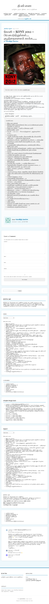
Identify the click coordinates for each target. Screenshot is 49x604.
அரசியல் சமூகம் (7, 13)
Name (5, 256)
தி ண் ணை (24, 6)
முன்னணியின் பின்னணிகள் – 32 (16, 178)
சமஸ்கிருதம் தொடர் (31, 579)
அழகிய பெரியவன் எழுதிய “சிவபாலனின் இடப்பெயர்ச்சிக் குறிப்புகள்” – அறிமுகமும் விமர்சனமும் (24, 137)
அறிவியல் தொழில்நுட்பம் (20, 13)
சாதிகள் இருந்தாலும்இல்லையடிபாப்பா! (20, 404)
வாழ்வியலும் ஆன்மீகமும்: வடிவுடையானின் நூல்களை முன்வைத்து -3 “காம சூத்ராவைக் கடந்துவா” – (22, 186)
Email (5, 262)
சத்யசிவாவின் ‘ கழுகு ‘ (13, 193)
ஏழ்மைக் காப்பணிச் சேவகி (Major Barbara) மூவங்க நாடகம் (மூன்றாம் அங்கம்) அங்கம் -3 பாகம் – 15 (23, 204)
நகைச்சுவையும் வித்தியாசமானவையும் (15, 392)
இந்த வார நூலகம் (12, 123)
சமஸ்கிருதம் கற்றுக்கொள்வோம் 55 (17, 207)
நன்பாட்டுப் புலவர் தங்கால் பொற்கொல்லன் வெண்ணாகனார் (24, 153)
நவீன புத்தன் (11, 202)
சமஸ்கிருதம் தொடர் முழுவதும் (10, 504)
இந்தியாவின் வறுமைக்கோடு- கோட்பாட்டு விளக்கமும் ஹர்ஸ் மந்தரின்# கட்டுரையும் (25, 325)
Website (5, 268)
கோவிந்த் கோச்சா (12, 41)
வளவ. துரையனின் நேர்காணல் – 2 (17, 183)
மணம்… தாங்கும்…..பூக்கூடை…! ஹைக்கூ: (18, 168)
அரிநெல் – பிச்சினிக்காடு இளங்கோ (18, 158)
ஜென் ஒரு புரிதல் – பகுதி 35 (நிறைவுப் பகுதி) (20, 128)
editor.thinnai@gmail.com (18, 303)
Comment (6, 241)
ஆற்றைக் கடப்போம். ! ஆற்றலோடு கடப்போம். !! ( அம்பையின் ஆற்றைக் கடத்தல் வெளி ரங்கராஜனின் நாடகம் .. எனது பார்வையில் (25, 141)
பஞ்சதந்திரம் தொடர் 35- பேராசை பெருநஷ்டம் (20, 192)
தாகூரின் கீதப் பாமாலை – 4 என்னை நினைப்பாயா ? (21, 163)
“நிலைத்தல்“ (10, 170)
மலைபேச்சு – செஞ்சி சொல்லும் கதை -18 (18, 188)
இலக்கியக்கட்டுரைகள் (34, 13)
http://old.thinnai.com (20, 501)
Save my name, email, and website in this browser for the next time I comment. (18, 276)
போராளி (14, 413)
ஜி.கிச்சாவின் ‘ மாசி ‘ (12, 116)
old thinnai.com (32, 305)
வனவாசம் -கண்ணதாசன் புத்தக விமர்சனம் (19, 157)
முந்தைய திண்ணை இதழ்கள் (33, 580)
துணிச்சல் (12, 412)
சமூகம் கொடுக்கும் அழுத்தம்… (14, 407)
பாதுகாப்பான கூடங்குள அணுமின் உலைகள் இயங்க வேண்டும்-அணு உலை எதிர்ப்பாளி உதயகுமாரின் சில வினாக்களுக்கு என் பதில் (25, 173)
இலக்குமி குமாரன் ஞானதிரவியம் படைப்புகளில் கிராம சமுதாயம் (21, 364)
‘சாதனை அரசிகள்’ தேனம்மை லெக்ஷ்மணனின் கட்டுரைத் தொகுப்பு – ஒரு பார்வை (25, 355)
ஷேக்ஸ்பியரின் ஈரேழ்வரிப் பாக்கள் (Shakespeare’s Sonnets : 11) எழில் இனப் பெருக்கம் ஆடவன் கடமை (23, 166)
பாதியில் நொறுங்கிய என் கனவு (16, 155)
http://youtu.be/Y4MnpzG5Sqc (9, 111)
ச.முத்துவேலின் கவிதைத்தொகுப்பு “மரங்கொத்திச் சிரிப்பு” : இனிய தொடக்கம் (23, 335)
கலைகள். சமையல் (23, 14)
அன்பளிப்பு (10, 200)
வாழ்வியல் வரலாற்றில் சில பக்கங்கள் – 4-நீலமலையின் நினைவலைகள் (21, 344)
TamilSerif (22, 503)
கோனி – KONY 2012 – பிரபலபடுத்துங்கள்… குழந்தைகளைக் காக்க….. (21, 328)
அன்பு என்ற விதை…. (17, 415)
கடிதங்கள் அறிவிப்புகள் (11, 387)
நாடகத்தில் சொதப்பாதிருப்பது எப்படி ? (18, 198)
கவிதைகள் (32, 14)
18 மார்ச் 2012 (26, 90)
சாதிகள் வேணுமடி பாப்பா (14, 177)
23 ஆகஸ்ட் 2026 (27, 18)
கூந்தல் (9, 152)
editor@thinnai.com (37, 302)
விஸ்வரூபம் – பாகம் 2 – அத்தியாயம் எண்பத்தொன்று (23, 190)
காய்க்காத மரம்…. (27, 116)
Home (27, 577)
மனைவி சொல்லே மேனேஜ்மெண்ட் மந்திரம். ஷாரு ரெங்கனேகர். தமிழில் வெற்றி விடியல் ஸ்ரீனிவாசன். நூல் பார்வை (25, 149)
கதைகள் (15, 14)
